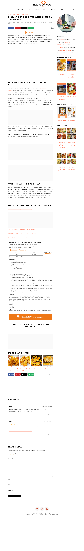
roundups (61, 47)
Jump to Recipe (31, 32)
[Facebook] (37, 509)
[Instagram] (47, 509)
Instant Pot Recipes (16, 14)
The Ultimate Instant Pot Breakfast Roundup (20, 209)
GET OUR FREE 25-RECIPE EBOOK (66, 121)
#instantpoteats (41, 317)
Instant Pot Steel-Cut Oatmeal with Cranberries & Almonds (23, 233)
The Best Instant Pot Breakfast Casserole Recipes (21, 229)
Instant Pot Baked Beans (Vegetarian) (18, 237)
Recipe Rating (12, 453)
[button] (45, 253)
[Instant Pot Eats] (42, 6)
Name (9, 479)
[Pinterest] (42, 509)
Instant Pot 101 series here (65, 50)
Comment (11, 458)
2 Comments (11, 23)
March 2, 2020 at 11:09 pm (47, 421)
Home (9, 14)
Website (10, 490)
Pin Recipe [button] (23, 250)
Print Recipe (14, 250)
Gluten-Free (27, 14)
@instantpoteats (29, 317)
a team (62, 39)
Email (9, 484)
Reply (50, 414)
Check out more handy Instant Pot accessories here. (22, 141)
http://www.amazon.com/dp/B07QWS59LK (20, 431)
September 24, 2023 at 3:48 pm (46, 406)
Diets (23, 14)
